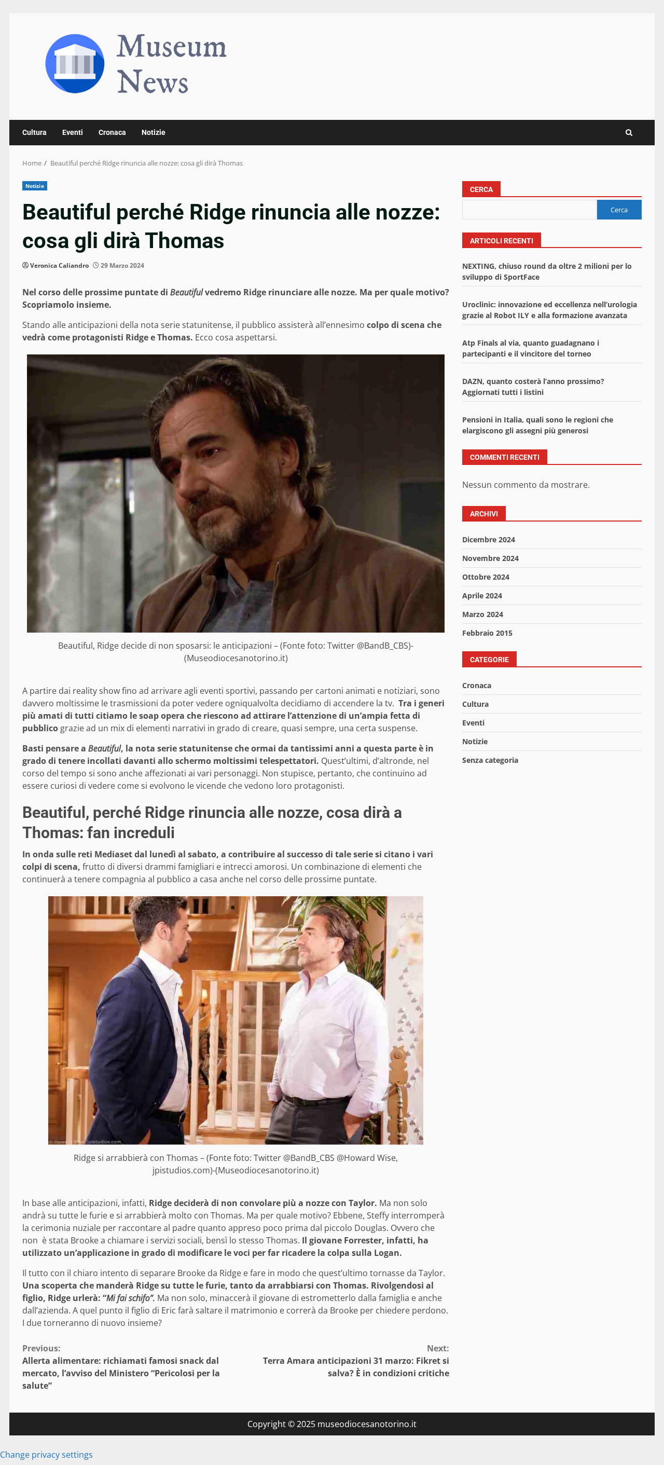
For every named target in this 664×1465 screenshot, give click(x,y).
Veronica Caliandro (59, 265)
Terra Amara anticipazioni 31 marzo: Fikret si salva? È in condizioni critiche (356, 1361)
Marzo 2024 (482, 614)
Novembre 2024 (490, 558)
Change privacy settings (46, 1454)
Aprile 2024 (482, 595)
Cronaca (112, 132)
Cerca (481, 189)
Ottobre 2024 (485, 577)
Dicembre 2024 (488, 539)
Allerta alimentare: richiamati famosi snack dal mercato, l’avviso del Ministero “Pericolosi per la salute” (121, 1367)
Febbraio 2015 (487, 633)
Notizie (153, 132)
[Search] (629, 132)
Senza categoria (490, 760)
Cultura (34, 132)
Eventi (72, 132)
